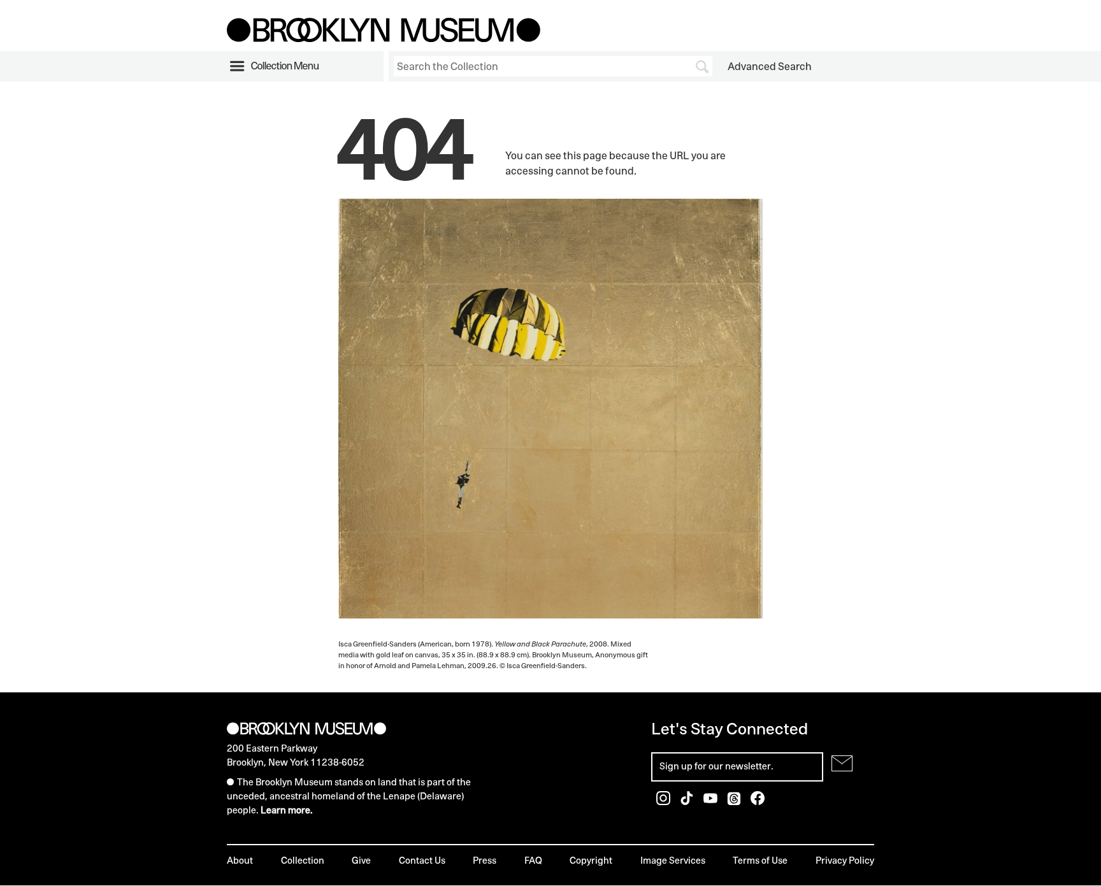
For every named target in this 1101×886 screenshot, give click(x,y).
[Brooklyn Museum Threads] (735, 801)
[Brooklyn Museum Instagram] (664, 801)
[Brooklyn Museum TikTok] (688, 801)
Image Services (672, 860)
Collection (302, 860)
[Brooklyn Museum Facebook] (758, 801)
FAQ (533, 860)
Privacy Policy (845, 860)
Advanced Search (770, 66)
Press (484, 860)
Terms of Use (760, 860)
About (240, 860)
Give (361, 860)
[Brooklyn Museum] (383, 38)
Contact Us (422, 860)
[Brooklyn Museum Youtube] (711, 801)
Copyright (591, 860)
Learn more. (287, 809)
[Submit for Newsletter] (842, 763)
